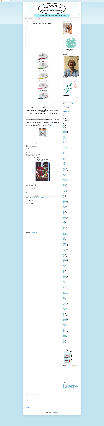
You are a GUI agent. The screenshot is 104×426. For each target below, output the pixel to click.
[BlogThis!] (35, 196)
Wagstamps (65, 107)
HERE (50, 125)
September (65, 135)
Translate (71, 103)
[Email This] (34, 196)
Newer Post (28, 230)
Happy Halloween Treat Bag (38, 197)
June (64, 126)
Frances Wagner (30, 197)
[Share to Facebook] (37, 196)
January (64, 130)
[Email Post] (32, 195)
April (64, 152)
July (64, 125)
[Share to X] (36, 196)
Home (26, 18)
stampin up (43, 197)
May (64, 127)
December (65, 131)
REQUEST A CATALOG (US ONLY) (35, 18)
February (64, 142)
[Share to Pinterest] (38, 196)
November (65, 132)
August (64, 162)
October (64, 133)
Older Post (58, 230)
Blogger (56, 412)
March (64, 141)
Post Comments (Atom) (33, 232)
